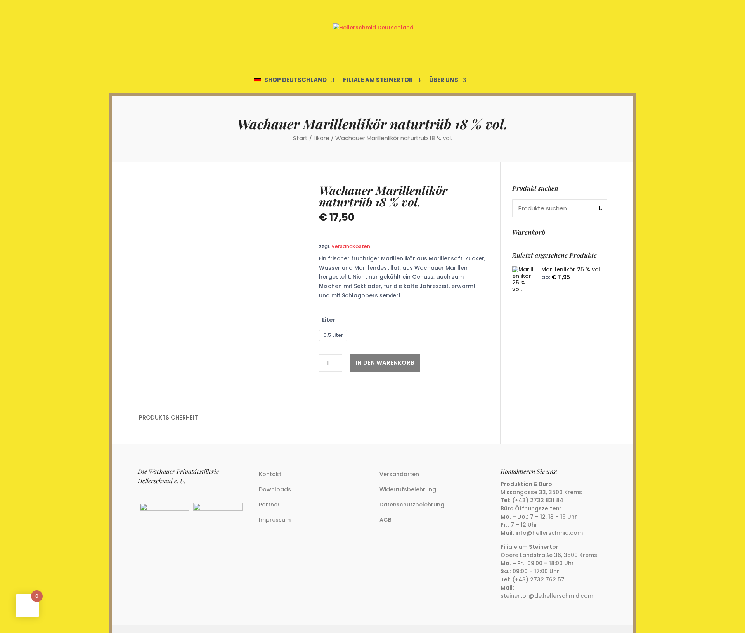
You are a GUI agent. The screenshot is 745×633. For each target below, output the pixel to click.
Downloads (275, 489)
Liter (329, 320)
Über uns (443, 80)
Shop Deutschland (295, 80)
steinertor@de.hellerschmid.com (547, 596)
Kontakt (270, 474)
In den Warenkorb (385, 363)
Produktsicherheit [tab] (168, 417)
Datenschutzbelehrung (411, 504)
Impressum (275, 520)
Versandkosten (350, 246)
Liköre (321, 138)
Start (300, 138)
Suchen (599, 207)
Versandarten (399, 474)
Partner (269, 504)
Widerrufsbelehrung (407, 489)
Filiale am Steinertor (378, 80)
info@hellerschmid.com (549, 533)
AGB (385, 520)
